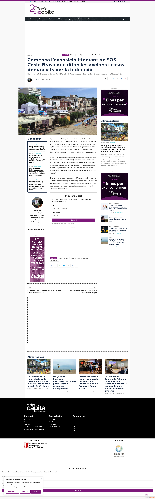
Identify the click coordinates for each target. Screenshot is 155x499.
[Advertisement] (77, 35)
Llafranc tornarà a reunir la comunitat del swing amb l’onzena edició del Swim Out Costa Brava (36, 185)
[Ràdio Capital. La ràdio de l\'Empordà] (42, 9)
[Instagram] (117, 1)
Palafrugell (85, 54)
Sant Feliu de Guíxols (95, 54)
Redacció (37, 80)
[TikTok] (122, 1)
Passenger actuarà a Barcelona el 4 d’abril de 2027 (117, 219)
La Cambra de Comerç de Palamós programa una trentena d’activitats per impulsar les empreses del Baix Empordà (116, 383)
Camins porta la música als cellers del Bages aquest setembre (118, 230)
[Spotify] (118, 1)
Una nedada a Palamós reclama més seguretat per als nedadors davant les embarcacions (37, 171)
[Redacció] (29, 80)
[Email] (117, 78)
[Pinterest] (126, 78)
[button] (123, 19)
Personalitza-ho (12, 491)
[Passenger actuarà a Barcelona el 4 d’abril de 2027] (104, 218)
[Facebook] (115, 1)
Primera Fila (111, 212)
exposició (78, 54)
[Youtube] (124, 1)
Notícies (29, 55)
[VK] (121, 78)
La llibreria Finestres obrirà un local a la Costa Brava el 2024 (44, 291)
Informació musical (114, 203)
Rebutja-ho (25, 491)
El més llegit (34, 138)
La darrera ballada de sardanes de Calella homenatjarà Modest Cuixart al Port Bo (37, 159)
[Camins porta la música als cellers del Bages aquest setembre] (104, 229)
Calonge (72, 54)
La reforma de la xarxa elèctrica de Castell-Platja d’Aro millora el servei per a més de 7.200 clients (114, 148)
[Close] (41, 478)
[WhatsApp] (109, 78)
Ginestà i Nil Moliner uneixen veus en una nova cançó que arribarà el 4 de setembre (118, 208)
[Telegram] (120, 1)
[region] (23, 486)
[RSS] (74, 424)
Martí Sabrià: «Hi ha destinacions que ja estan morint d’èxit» (37, 147)
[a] (59, 408)
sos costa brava (106, 54)
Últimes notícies (110, 121)
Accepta (36, 491)
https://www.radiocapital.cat (37, 213)
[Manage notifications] (146, 494)
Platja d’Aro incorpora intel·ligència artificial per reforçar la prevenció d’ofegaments (117, 241)
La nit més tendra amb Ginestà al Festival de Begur (83, 291)
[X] (105, 78)
